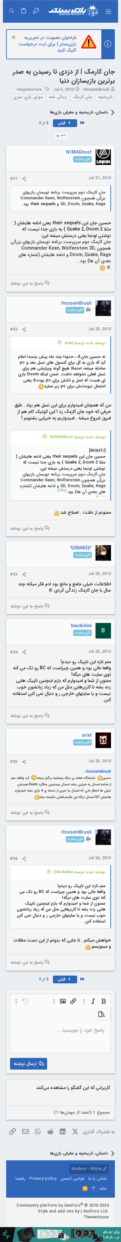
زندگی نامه (58, 97)
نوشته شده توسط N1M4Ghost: (77, 437)
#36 (13, 858)
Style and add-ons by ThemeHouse (73, 1214)
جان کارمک (82, 97)
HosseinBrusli (96, 89)
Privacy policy (42, 1178)
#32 (13, 329)
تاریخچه (105, 97)
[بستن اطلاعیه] (14, 38)
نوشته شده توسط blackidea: (79, 872)
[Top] (93, 1189)
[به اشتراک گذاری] (24, 179)
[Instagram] (96, 1225)
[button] (108, 11)
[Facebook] (106, 1225)
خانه (103, 1188)
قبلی (62, 123)
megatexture (29, 90)
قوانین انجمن (72, 1178)
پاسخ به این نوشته (26, 283)
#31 (13, 178)
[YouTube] (77, 1225)
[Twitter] (86, 1225)
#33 (13, 574)
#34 (13, 652)
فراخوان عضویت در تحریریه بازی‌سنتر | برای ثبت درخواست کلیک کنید (47, 44)
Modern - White (87, 1169)
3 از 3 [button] (43, 123)
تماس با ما (97, 1178)
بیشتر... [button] (60, 490)
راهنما (20, 1178)
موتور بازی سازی (28, 97)
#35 (13, 761)
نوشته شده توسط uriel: (85, 343)
